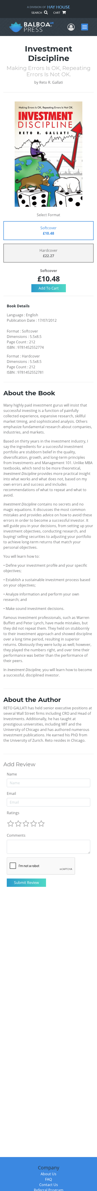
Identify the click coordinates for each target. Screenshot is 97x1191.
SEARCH (37, 13)
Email (11, 793)
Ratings (13, 812)
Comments (16, 835)
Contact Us (48, 1184)
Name (12, 774)
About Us (48, 1173)
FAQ (48, 1179)
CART (57, 13)
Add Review (19, 764)
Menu (86, 27)
